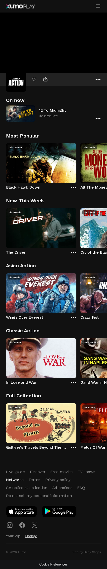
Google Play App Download (59, 512)
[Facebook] (22, 525)
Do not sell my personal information (39, 495)
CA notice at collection (26, 487)
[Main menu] (98, 6)
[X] (34, 525)
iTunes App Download (21, 512)
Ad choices (62, 487)
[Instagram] (9, 525)
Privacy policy (57, 479)
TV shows (86, 471)
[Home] (20, 6)
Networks (14, 479)
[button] (53, 113)
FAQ (81, 487)
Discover (37, 471)
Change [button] (31, 536)
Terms (34, 479)
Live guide (15, 471)
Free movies (61, 471)
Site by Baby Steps (86, 552)
